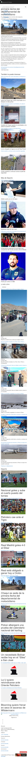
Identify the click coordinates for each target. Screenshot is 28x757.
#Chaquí (3, 67)
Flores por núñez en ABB (6, 251)
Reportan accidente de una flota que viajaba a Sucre (12, 289)
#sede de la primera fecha (10, 67)
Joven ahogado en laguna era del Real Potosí (11, 128)
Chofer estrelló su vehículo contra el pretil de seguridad (13, 151)
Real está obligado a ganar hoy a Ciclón (9, 575)
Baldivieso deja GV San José (7, 201)
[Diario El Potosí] (6, 2)
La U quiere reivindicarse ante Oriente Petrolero (11, 687)
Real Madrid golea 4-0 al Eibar (7, 550)
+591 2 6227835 (4, 734)
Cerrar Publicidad (23, 752)
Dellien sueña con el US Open (7, 180)
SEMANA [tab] (4, 287)
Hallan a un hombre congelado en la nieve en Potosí (12, 393)
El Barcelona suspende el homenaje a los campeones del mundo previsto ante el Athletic (13, 232)
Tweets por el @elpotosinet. (7, 466)
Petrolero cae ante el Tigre (7, 522)
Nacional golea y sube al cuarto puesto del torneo (11, 498)
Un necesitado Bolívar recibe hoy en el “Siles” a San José (13, 662)
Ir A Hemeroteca (14, 32)
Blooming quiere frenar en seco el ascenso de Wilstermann (13, 713)
